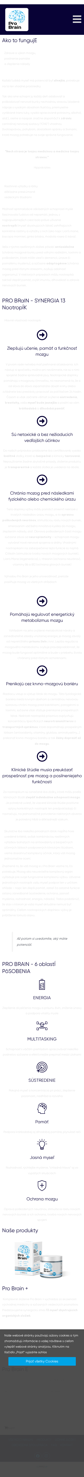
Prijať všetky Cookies (42, 1361)
